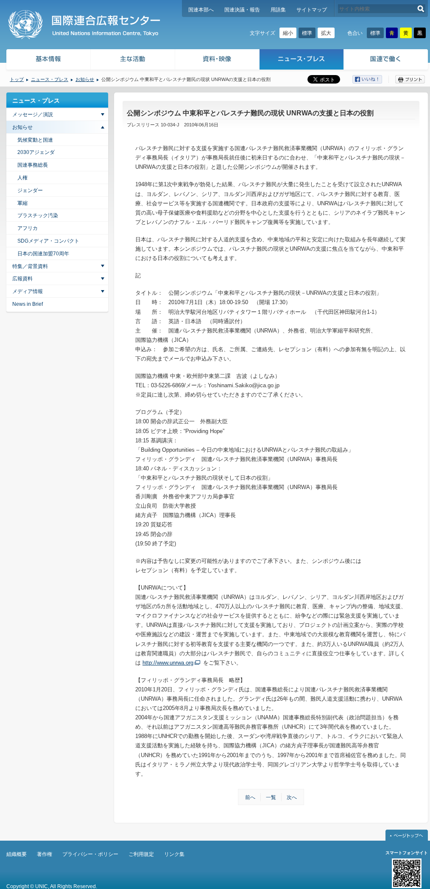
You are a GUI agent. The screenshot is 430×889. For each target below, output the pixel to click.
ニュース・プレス (302, 60)
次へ (292, 797)
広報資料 (22, 279)
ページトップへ (406, 835)
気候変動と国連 (35, 140)
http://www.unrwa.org (167, 663)
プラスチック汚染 (37, 215)
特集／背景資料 (30, 266)
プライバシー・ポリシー (90, 854)
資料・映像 (217, 60)
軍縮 (22, 203)
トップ (17, 79)
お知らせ (84, 79)
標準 (307, 33)
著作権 (44, 854)
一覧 (271, 797)
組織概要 (16, 854)
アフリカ (27, 228)
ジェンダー (30, 190)
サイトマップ (311, 10)
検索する (420, 8)
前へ (250, 797)
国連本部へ (201, 10)
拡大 (326, 33)
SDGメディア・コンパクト (48, 241)
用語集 (278, 10)
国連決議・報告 (242, 10)
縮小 (288, 33)
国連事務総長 (32, 165)
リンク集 (174, 854)
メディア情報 (27, 291)
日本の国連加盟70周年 (43, 254)
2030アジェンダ (36, 152)
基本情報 (48, 60)
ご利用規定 (141, 854)
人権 (22, 178)
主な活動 (133, 60)
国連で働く (386, 60)
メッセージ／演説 (32, 114)
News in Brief (27, 304)
